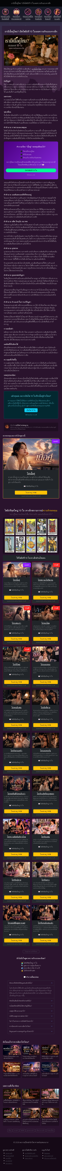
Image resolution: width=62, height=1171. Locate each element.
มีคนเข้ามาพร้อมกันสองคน (32, 158)
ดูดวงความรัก (30, 1130)
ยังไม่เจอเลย (27, 154)
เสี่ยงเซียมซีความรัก (57, 17)
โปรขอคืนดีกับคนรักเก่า (16, 794)
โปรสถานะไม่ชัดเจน (45, 580)
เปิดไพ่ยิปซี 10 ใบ (31, 170)
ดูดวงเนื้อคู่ (8, 1158)
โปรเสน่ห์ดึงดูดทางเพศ (16, 923)
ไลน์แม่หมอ (47, 1153)
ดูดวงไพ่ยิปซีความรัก (30, 1153)
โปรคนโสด (45, 623)
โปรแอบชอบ (45, 664)
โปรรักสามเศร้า (16, 750)
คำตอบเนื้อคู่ (50, 1130)
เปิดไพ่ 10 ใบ (31, 410)
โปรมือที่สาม (45, 707)
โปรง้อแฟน (45, 837)
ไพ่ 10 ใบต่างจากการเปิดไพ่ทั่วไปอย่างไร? (21, 1021)
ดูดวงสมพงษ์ (8, 1161)
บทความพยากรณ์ (48, 1156)
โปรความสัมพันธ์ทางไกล (16, 837)
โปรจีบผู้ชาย (16, 880)
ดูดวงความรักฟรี (9, 1156)
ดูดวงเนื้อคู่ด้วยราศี (48, 17)
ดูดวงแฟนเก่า (8, 1163)
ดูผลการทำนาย (28, 1158)
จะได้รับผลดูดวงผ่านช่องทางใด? (18, 1016)
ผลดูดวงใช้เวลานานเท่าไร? (17, 1011)
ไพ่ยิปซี (22, 1130)
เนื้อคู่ (9, 1130)
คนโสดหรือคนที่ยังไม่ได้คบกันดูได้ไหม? (20, 1006)
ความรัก (16, 1130)
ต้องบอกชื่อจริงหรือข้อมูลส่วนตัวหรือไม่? (20, 983)
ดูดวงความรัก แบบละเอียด (31, 1156)
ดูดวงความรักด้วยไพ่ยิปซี (5, 17)
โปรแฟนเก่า (16, 623)
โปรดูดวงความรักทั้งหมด (31, 951)
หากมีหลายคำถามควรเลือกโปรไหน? (20, 1026)
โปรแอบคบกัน (45, 750)
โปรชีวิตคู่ (16, 664)
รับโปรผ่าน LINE (31, 175)
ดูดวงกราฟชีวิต (28, 17)
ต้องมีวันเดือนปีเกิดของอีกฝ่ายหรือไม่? (20, 1001)
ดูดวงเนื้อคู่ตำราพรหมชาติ (16, 17)
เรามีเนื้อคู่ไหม (36, 69)
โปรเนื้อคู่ (31, 473)
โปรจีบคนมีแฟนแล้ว (45, 923)
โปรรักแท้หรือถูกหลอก (45, 794)
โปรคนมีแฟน (16, 707)
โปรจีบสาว (46, 880)
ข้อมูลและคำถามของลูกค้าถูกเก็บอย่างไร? (21, 1031)
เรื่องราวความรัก (41, 1130)
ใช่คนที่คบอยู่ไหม (28, 151)
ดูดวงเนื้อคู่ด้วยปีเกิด (38, 17)
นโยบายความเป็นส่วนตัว (50, 1158)
